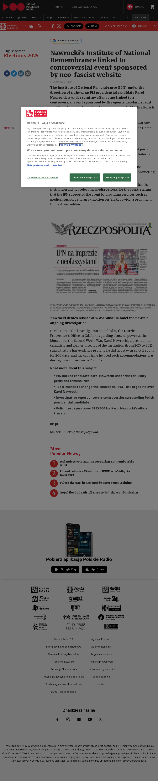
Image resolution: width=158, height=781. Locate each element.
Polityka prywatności (71, 144)
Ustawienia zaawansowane (42, 177)
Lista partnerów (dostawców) (44, 164)
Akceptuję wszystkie (117, 177)
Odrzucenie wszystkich (85, 177)
